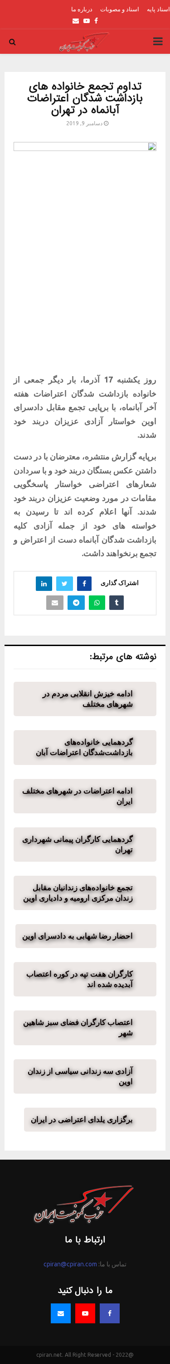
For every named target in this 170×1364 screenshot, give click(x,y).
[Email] (61, 1313)
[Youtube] (85, 1313)
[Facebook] (110, 1313)
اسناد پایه (158, 9)
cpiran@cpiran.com (70, 1264)
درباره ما (81, 9)
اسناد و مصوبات (119, 9)
